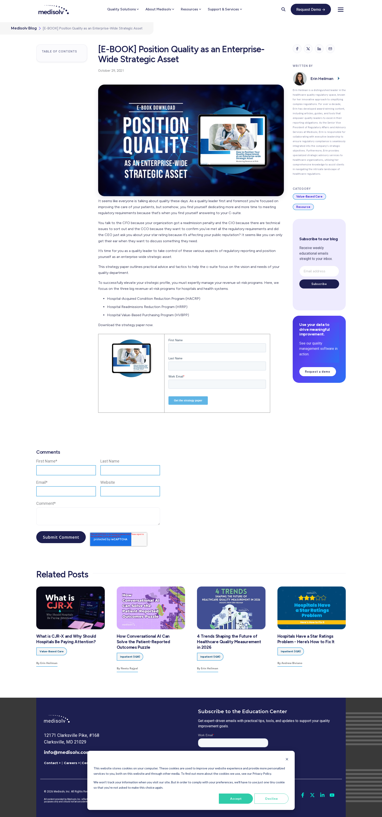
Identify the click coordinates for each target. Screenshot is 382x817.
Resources (189, 9)
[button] (341, 9)
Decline (271, 798)
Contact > (52, 763)
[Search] (283, 9)
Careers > (72, 763)
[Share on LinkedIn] (319, 48)
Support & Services (223, 9)
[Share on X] (308, 48)
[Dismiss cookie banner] (286, 760)
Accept (236, 798)
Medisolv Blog (24, 28)
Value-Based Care (309, 196)
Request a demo (317, 371)
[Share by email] (330, 48)
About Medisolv (158, 9)
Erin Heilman (322, 78)
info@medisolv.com (67, 752)
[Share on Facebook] (297, 48)
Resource (303, 207)
